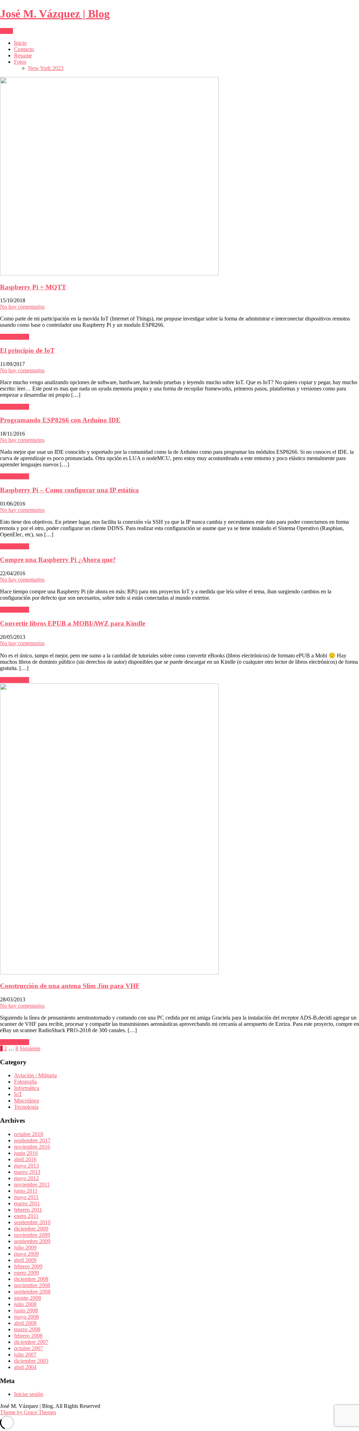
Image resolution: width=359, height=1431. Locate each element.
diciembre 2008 (31, 1279)
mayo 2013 (26, 1166)
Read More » (14, 337)
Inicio (20, 43)
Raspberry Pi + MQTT (33, 287)
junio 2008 (26, 1310)
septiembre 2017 (32, 1140)
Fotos (20, 62)
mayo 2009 (26, 1254)
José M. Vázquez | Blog (55, 13)
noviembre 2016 (32, 1147)
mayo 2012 (26, 1178)
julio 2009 (25, 1247)
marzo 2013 (27, 1172)
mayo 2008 (26, 1317)
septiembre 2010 (32, 1222)
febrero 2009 (28, 1266)
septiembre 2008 (32, 1292)
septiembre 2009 (32, 1241)
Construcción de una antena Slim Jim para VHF (70, 985)
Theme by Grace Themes (28, 1412)
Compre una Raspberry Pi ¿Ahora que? (58, 559)
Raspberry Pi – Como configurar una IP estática (69, 490)
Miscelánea (26, 1101)
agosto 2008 (27, 1298)
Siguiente (30, 1048)
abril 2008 (25, 1323)
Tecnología (26, 1107)
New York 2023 (45, 68)
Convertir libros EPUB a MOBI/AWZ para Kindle (72, 623)
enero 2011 (26, 1216)
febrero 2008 (28, 1336)
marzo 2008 (27, 1329)
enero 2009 (26, 1273)
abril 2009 (25, 1260)
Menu (6, 31)
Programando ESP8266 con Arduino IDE (60, 420)
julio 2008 (25, 1304)
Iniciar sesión (28, 1394)
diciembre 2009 (31, 1229)
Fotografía (25, 1082)
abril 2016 (25, 1159)
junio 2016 (26, 1153)
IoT (18, 1094)
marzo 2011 (27, 1203)
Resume (23, 55)
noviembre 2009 (32, 1235)
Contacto (24, 49)
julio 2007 (25, 1355)
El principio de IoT (27, 350)
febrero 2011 (28, 1210)
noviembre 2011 (32, 1184)
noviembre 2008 (32, 1285)
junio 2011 (26, 1191)
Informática (26, 1088)
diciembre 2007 (31, 1342)
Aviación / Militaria (35, 1075)
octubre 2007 (28, 1348)
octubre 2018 (28, 1134)
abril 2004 (25, 1367)
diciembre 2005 (31, 1361)
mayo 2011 (26, 1197)
